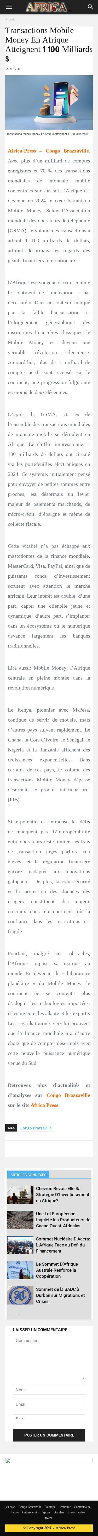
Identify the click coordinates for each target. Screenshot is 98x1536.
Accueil (10, 19)
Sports (46, 1512)
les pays (10, 1507)
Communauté (82, 1507)
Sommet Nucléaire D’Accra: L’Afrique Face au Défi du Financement (63, 1245)
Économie (65, 1507)
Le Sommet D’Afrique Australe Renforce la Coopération (57, 1270)
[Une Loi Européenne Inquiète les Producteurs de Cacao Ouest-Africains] (20, 1220)
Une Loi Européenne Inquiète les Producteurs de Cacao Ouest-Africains (63, 1219)
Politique (49, 1507)
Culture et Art (30, 1512)
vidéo (81, 1512)
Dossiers (59, 1512)
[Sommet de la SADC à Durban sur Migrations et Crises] (20, 1295)
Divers (48, 1518)
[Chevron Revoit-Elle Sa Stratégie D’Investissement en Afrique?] (20, 1195)
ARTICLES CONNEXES (28, 1175)
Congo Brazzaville (36, 1127)
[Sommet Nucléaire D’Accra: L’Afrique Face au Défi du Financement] (20, 1245)
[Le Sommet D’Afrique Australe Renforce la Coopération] (20, 1270)
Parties (15, 1512)
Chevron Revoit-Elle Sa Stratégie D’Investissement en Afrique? (62, 1194)
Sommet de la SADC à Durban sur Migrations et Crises (60, 1295)
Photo (71, 1512)
